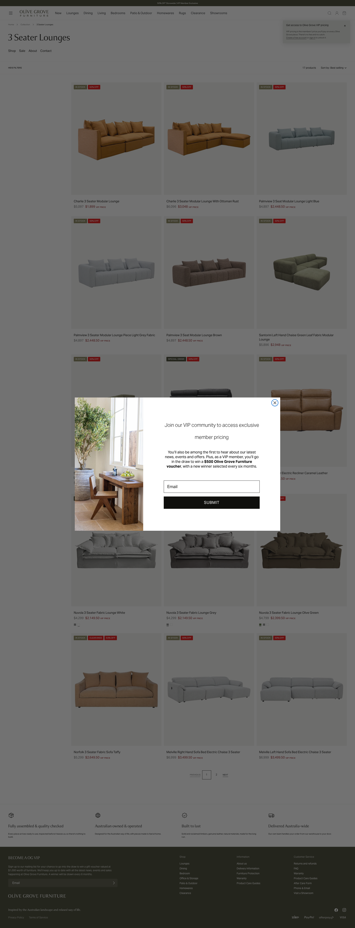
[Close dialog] (275, 403)
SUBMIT (211, 502)
